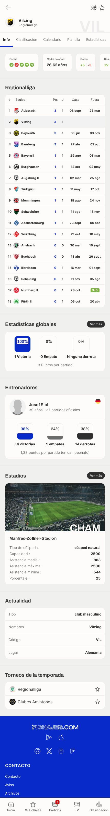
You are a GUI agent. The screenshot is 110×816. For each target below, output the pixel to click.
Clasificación (26, 39)
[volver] (8, 7)
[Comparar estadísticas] (94, 8)
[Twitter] (49, 751)
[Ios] (61, 737)
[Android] (49, 737)
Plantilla (73, 39)
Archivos (12, 793)
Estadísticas (96, 39)
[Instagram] (61, 751)
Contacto (12, 776)
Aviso (9, 785)
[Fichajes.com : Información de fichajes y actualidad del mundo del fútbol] (55, 727)
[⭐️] (102, 8)
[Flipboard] (72, 751)
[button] (32, 100)
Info (6, 39)
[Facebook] (37, 751)
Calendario (52, 39)
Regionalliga (28, 25)
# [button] (9, 100)
